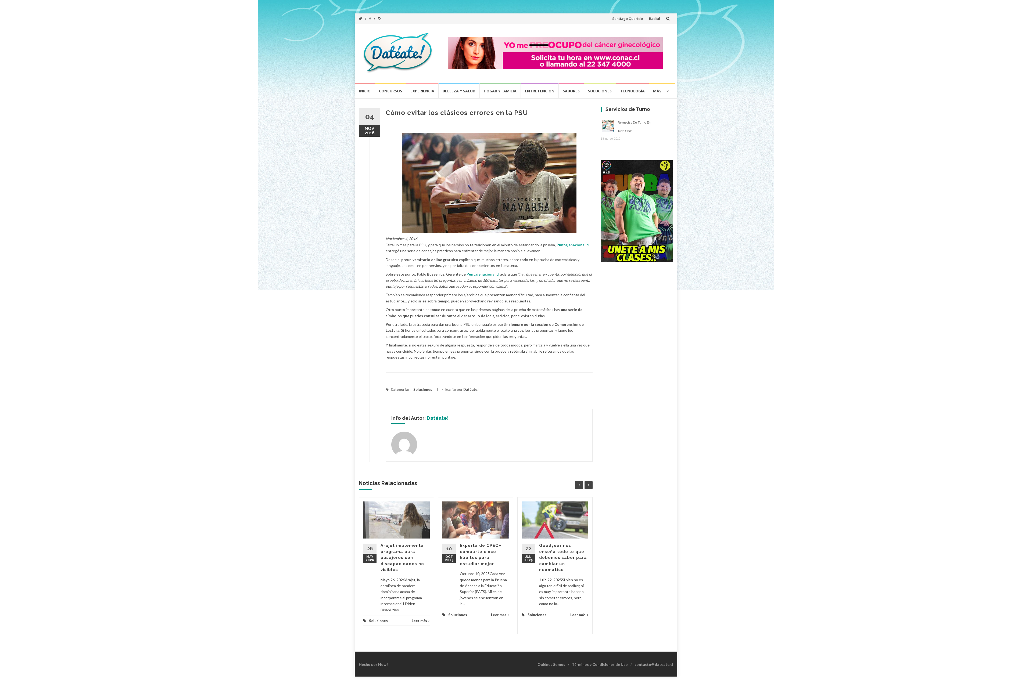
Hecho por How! (373, 664)
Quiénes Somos (551, 664)
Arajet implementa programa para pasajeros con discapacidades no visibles (402, 557)
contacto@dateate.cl (654, 664)
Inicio (365, 90)
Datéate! (471, 389)
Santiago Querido (627, 18)
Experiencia (422, 90)
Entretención (539, 90)
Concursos (390, 90)
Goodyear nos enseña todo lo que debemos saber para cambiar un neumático (563, 557)
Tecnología (632, 90)
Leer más (419, 621)
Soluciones (600, 90)
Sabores (571, 90)
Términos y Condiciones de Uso (600, 664)
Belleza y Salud (459, 90)
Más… (659, 90)
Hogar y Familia (500, 90)
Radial (654, 18)
